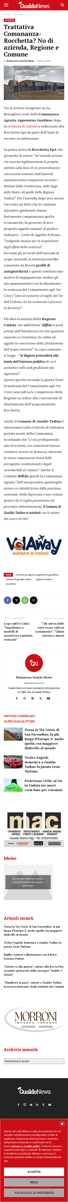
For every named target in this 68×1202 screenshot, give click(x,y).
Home (7, 14)
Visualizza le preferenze (34, 1193)
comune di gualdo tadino (18, 579)
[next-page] (12, 799)
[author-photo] (34, 672)
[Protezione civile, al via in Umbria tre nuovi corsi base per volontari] (13, 785)
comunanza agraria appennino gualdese (36, 574)
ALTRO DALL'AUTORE (19, 721)
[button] (62, 1124)
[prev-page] (6, 799)
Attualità (18, 14)
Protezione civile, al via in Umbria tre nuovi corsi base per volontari (44, 785)
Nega (34, 1182)
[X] (16, 600)
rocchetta (10, 583)
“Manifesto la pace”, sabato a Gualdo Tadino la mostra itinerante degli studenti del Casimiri (34, 984)
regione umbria (44, 579)
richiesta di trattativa (23, 126)
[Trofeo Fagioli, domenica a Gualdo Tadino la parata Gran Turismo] (13, 761)
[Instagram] (26, 698)
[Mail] (34, 698)
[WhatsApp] (25, 600)
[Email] (33, 600)
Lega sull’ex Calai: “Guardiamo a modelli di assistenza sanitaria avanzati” (18, 631)
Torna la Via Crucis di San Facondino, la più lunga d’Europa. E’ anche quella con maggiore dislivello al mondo (44, 739)
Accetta (34, 1172)
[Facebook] (7, 600)
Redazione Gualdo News (20, 60)
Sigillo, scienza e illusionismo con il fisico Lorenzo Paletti (30, 956)
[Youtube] (50, 698)
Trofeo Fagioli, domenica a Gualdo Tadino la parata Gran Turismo (42, 764)
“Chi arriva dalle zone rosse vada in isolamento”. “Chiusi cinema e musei (50, 629)
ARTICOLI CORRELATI (19, 716)
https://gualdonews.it (34, 683)
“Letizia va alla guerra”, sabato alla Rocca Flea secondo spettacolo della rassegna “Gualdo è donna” (33, 970)
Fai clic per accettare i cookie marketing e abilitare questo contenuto (28, 882)
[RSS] (37, 1104)
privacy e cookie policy (26, 1146)
